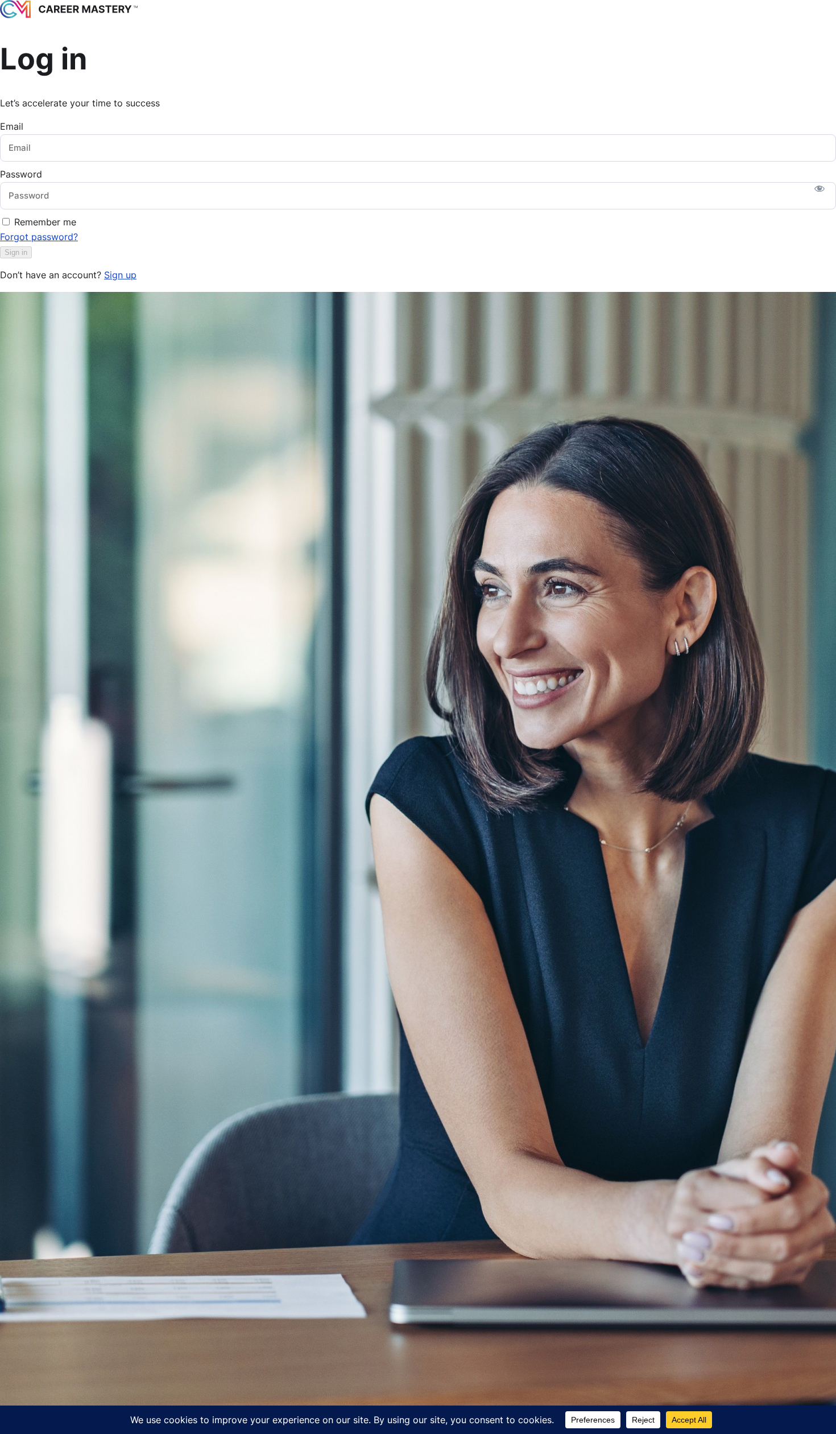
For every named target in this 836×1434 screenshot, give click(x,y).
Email (11, 126)
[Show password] (820, 188)
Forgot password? (39, 236)
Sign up (120, 275)
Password (21, 174)
